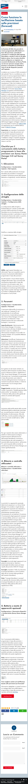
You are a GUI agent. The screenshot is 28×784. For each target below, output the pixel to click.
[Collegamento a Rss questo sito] (26, 780)
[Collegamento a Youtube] (24, 780)
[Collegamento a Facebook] (21, 780)
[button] (5, 710)
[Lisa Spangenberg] (2, 31)
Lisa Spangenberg (9, 29)
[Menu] (25, 6)
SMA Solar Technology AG (8, 780)
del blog (15, 692)
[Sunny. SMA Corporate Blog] (11, 6)
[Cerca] (22, 6)
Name (23, 742)
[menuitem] (6, 1)
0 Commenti (6, 31)
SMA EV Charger (11, 127)
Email (23, 748)
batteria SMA (22, 124)
